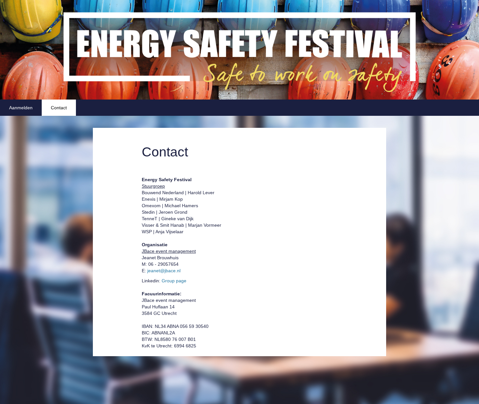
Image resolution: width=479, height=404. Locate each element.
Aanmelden (21, 107)
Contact (59, 107)
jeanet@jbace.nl (164, 270)
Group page (173, 280)
